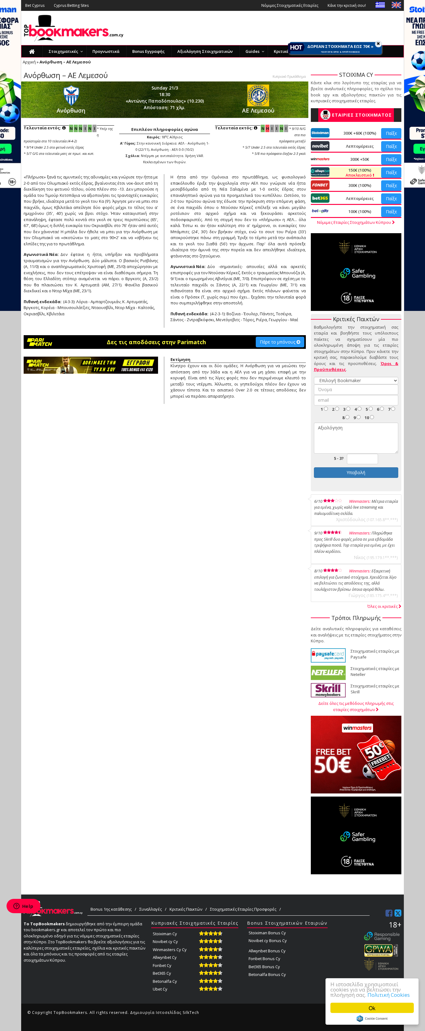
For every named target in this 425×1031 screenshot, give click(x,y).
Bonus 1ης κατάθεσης (111, 909)
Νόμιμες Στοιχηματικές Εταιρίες (289, 5)
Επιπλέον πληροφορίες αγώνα (164, 129)
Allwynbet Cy (165, 957)
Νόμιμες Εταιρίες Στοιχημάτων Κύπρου (354, 222)
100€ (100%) (359, 211)
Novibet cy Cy (165, 941)
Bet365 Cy (162, 973)
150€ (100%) (359, 172)
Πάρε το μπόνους (278, 342)
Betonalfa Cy (165, 981)
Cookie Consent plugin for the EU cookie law (372, 1018)
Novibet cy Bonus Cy (268, 940)
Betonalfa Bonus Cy (267, 974)
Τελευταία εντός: (43, 128)
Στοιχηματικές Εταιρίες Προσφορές (243, 909)
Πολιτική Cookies (388, 994)
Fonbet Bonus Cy (264, 958)
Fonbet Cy (162, 965)
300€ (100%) (359, 185)
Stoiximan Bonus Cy (267, 933)
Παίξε (391, 133)
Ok (372, 1008)
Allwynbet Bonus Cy (267, 951)
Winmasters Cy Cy (170, 949)
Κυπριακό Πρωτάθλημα (289, 76)
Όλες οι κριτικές (383, 606)
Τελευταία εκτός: (234, 128)
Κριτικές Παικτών (186, 909)
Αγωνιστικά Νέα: (41, 254)
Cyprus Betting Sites (71, 5)
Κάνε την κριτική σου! (347, 5)
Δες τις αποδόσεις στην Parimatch (156, 342)
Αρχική (29, 62)
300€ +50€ (359, 159)
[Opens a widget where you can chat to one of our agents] (23, 906)
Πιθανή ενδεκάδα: (43, 301)
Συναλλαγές (150, 909)
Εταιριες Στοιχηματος (362, 115)
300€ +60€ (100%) (359, 133)
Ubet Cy (160, 989)
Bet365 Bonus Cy (264, 966)
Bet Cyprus (34, 5)
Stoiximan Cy (165, 933)
